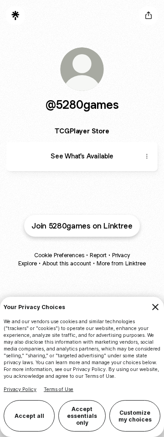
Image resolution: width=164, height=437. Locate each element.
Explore (27, 263)
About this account (66, 263)
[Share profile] (148, 15)
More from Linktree (121, 263)
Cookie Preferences (59, 255)
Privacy (121, 255)
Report (98, 255)
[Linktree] (15, 15)
